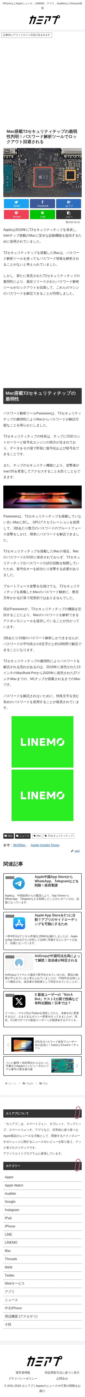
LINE (8, 1234)
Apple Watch (14, 1185)
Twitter (9, 1275)
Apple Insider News (45, 845)
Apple (9, 1177)
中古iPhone (13, 1308)
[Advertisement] (42, 82)
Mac (10, 835)
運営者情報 (23, 1372)
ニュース (24, 835)
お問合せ (62, 1378)
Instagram (12, 1210)
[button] (68, 214)
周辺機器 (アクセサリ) (21, 1316)
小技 (8, 1324)
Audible (10, 1193)
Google (10, 1201)
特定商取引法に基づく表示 (62, 1372)
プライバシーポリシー (22, 1378)
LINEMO (11, 1242)
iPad (8, 1218)
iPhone (10, 1226)
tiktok (8, 1267)
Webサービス (15, 1283)
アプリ (10, 1291)
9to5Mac (74, 193)
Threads (11, 1259)
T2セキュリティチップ (60, 835)
